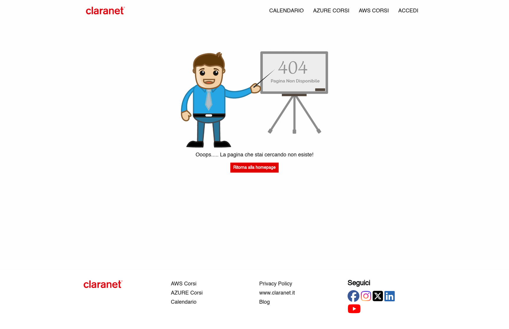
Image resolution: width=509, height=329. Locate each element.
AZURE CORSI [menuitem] (331, 11)
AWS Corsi (183, 284)
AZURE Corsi (187, 293)
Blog (264, 302)
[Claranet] (105, 10)
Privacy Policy (275, 284)
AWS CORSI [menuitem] (374, 11)
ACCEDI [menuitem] (408, 11)
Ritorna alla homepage (254, 168)
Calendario (183, 302)
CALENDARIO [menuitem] (286, 11)
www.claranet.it (277, 293)
